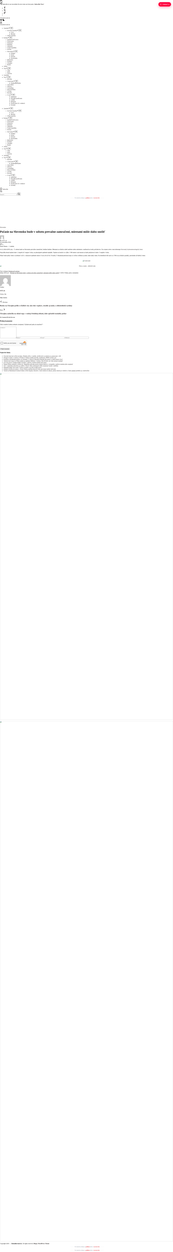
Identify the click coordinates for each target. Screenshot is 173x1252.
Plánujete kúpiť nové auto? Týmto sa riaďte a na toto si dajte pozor (22, 367)
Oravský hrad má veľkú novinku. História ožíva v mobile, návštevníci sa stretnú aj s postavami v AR (32, 356)
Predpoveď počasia (14, 271)
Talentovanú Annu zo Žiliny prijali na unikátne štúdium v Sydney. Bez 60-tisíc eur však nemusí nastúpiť (33, 361)
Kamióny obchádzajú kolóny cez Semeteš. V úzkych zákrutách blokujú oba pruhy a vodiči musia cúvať (33, 359)
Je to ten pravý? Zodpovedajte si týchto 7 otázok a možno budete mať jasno (25, 362)
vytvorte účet (97, 198)
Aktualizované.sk (5, 18)
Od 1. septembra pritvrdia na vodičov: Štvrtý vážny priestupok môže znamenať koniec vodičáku (31, 366)
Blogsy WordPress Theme (41, 1243)
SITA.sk (4, 240)
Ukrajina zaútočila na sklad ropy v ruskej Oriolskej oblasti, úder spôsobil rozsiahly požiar (33, 314)
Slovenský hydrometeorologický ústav (132, 249)
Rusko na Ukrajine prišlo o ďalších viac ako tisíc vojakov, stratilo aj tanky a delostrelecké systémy (36, 306)
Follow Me (3, 294)
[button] (86, 20)
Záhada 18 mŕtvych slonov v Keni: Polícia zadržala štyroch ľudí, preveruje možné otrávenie (30, 369)
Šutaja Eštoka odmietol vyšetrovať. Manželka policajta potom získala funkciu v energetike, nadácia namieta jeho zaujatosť (38, 364)
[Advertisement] (86, 213)
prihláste (88, 198)
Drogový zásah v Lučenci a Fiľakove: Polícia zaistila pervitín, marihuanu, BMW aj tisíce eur (30, 357)
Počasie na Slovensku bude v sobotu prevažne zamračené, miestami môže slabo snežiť (34, 273)
